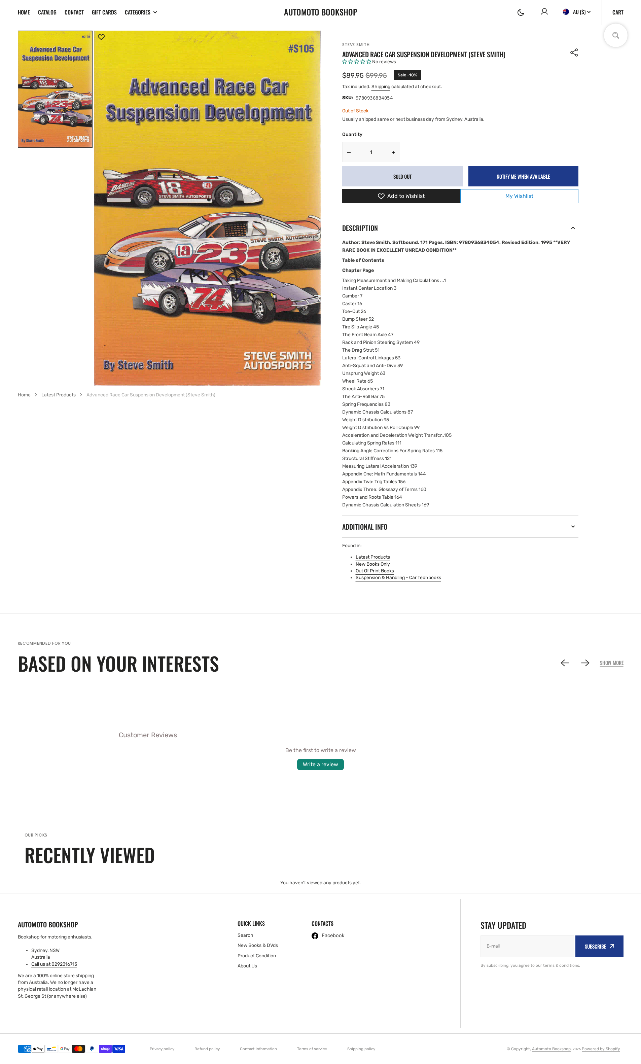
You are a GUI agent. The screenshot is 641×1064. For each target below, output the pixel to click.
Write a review (320, 764)
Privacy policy (162, 1049)
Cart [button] (618, 12)
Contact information (258, 1049)
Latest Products (373, 557)
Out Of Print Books (375, 571)
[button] (520, 12)
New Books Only (373, 564)
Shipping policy (361, 1049)
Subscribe (595, 946)
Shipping (380, 87)
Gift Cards (104, 12)
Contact (74, 12)
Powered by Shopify (601, 1049)
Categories (137, 12)
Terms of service (312, 1049)
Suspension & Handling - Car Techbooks (398, 577)
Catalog (47, 12)
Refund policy (207, 1049)
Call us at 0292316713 (54, 964)
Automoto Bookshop (551, 1049)
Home (24, 12)
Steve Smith (356, 44)
